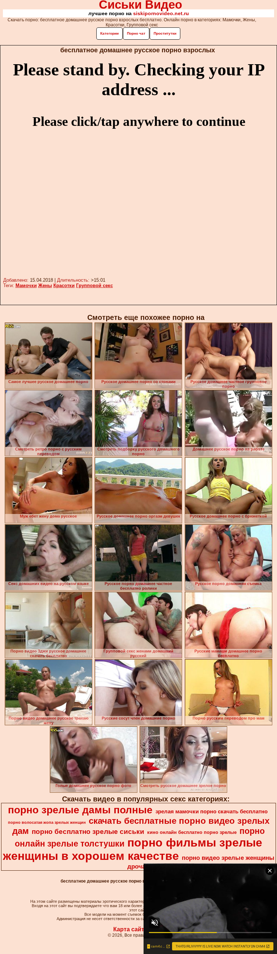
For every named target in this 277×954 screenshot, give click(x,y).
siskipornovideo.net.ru (161, 13)
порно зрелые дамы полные (80, 809)
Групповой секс (94, 285)
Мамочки (26, 285)
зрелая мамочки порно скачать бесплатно (211, 811)
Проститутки (165, 33)
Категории (109, 33)
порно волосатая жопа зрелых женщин (47, 822)
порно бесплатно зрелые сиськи (88, 831)
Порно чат (136, 33)
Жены (45, 285)
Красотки (64, 285)
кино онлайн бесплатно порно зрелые (192, 832)
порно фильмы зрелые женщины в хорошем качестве (133, 849)
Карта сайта (130, 929)
